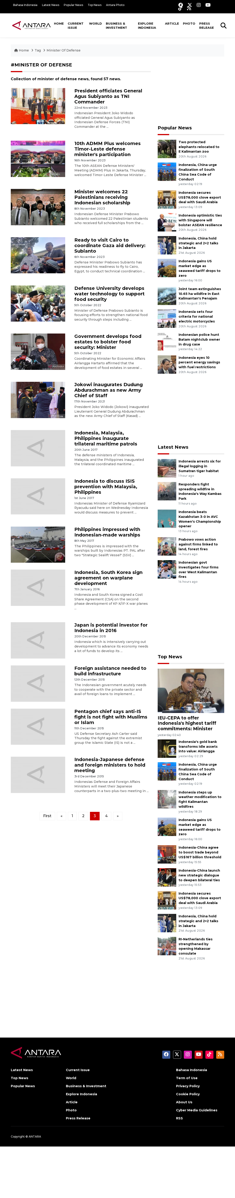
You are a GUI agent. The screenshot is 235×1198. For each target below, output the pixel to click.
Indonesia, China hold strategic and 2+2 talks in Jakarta (198, 243)
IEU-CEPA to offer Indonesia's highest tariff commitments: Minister (187, 723)
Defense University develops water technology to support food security (109, 293)
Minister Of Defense (64, 50)
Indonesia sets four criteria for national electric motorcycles (197, 316)
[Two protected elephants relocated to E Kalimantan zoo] (167, 148)
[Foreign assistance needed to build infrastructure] (38, 683)
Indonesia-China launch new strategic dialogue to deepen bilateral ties (199, 875)
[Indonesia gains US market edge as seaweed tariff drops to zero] (167, 268)
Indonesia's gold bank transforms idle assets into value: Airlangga (198, 746)
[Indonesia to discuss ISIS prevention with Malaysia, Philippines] (38, 496)
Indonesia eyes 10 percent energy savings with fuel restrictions (199, 362)
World (95, 23)
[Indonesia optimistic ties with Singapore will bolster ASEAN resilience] (167, 222)
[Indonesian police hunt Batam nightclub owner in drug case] (167, 341)
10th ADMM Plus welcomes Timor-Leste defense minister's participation (107, 149)
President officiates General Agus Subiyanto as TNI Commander (108, 96)
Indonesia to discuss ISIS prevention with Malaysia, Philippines (105, 486)
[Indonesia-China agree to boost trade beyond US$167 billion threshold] (167, 854)
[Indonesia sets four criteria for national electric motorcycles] (167, 318)
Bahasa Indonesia (25, 5)
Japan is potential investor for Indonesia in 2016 (111, 627)
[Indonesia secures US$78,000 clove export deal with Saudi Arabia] (167, 199)
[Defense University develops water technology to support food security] (38, 303)
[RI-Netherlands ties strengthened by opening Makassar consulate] (167, 946)
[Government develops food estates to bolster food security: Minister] (38, 351)
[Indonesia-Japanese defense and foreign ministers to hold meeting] (38, 774)
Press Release (206, 25)
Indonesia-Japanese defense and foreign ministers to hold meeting (109, 765)
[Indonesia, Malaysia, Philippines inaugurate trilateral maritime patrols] (38, 448)
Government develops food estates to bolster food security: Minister (107, 342)
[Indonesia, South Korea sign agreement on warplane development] (38, 587)
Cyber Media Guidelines (196, 1110)
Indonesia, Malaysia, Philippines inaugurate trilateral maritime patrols (105, 438)
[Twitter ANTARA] (189, 5)
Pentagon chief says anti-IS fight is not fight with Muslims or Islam (110, 717)
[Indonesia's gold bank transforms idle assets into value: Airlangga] (167, 748)
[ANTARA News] (31, 25)
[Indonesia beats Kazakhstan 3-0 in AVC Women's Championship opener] (167, 518)
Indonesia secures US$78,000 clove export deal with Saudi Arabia (200, 197)
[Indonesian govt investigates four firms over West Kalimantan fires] (167, 569)
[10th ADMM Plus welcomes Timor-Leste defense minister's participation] (38, 158)
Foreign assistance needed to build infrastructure (110, 670)
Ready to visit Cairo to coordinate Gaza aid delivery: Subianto (109, 245)
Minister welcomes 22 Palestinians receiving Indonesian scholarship (102, 197)
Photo (189, 23)
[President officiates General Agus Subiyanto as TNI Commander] (38, 106)
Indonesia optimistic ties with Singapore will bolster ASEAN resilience (200, 220)
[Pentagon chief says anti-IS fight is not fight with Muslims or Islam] (38, 726)
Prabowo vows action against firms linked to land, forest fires (198, 544)
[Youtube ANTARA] (208, 5)
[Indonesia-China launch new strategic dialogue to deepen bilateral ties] (167, 877)
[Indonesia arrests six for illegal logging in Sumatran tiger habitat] (167, 468)
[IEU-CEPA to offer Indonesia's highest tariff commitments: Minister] (191, 690)
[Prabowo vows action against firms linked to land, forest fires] (167, 546)
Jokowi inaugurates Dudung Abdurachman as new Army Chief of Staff (108, 390)
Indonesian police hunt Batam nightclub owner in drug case (199, 339)
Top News (94, 5)
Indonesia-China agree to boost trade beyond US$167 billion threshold (200, 852)
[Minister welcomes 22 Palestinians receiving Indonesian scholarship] (38, 207)
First (47, 816)
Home (59, 23)
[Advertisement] (191, 91)
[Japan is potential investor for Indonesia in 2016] (38, 640)
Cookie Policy (188, 1094)
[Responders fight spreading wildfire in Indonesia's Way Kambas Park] (167, 491)
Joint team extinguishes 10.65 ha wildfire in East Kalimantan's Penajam (200, 294)
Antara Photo (115, 5)
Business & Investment (116, 25)
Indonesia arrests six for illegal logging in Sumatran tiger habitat (200, 466)
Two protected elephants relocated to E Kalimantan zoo (199, 147)
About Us (184, 1102)
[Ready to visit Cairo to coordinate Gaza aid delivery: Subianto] (38, 255)
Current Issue (76, 25)
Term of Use (187, 1078)
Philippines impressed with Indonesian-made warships (107, 532)
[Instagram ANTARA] (199, 5)
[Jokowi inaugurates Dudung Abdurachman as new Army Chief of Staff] (38, 399)
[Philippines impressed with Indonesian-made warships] (38, 544)
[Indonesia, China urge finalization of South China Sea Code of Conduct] (167, 171)
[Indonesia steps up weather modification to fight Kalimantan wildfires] (167, 799)
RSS (179, 1118)
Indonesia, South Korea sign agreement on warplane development (108, 578)
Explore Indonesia (147, 25)
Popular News (73, 5)
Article (172, 23)
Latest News (50, 5)
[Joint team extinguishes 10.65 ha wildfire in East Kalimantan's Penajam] (167, 295)
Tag (38, 50)
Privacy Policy (188, 1086)
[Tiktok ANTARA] (180, 8)
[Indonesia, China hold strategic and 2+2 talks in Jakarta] (167, 245)
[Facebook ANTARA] (180, 5)
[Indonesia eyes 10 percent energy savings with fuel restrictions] (167, 364)
